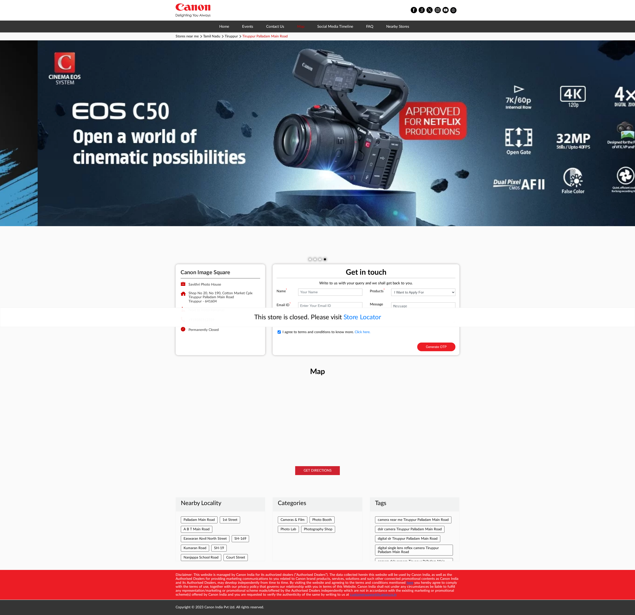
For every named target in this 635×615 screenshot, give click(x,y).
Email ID (284, 305)
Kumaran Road (195, 548)
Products (377, 291)
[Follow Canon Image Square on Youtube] (445, 10)
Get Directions (318, 470)
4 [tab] (325, 259)
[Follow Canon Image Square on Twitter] (429, 10)
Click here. (362, 332)
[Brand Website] (453, 10)
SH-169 (240, 538)
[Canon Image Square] (193, 10)
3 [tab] (320, 259)
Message (376, 304)
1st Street (229, 520)
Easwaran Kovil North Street (205, 538)
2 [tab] (315, 259)
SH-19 (219, 548)
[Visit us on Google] (421, 10)
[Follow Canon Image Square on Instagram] (437, 10)
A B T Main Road (197, 529)
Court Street (235, 557)
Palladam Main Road (199, 520)
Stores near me (187, 36)
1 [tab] (310, 259)
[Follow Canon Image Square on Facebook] (414, 10)
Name (282, 291)
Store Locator (362, 317)
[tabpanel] (317, 133)
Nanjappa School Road (201, 557)
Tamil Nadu (211, 36)
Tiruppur (231, 36)
